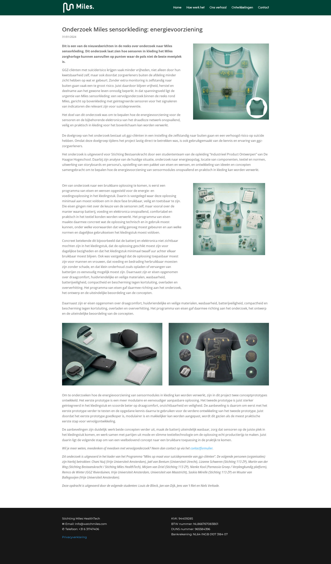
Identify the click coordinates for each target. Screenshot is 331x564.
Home (177, 7)
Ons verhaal (218, 7)
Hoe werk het (195, 7)
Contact (263, 7)
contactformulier (201, 448)
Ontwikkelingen (242, 7)
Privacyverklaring (74, 537)
